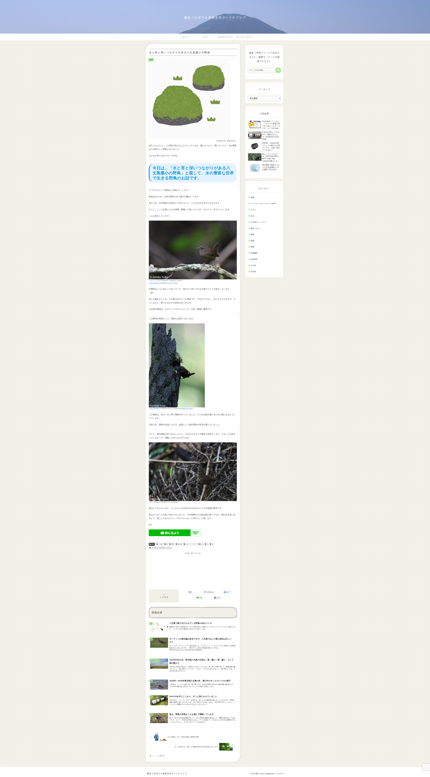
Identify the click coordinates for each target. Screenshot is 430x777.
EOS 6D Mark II (154, 408)
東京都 (180, 544)
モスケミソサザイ (191, 544)
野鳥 (172, 544)
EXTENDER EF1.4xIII (185, 408)
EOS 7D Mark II (154, 283)
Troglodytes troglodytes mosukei (161, 548)
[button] (218, 597)
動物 (152, 544)
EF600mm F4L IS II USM (169, 283)
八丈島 (160, 544)
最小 (201, 544)
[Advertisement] (193, 571)
